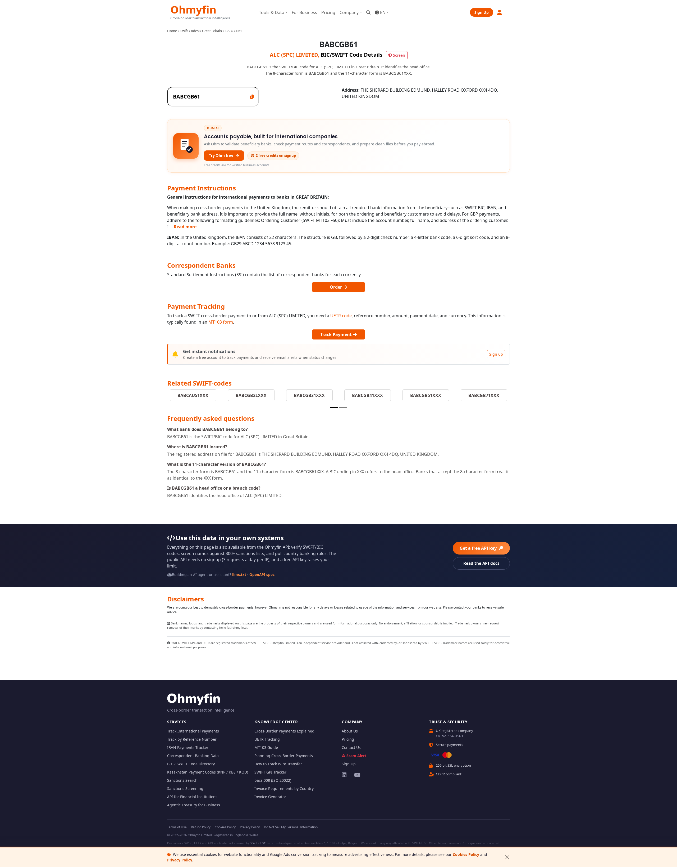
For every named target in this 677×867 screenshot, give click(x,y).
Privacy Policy (179, 859)
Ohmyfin (193, 9)
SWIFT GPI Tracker (270, 772)
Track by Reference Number (192, 739)
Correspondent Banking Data (193, 755)
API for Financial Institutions (192, 796)
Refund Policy (201, 827)
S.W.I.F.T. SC (258, 843)
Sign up (496, 354)
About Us (350, 731)
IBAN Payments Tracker (187, 747)
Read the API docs (481, 563)
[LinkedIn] (344, 775)
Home (172, 30)
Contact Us (351, 747)
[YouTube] (357, 775)
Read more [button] (185, 227)
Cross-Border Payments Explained (284, 731)
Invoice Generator (270, 796)
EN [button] (382, 12)
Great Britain (212, 30)
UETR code (341, 316)
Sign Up (481, 12)
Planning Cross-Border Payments (283, 755)
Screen (399, 55)
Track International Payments (193, 731)
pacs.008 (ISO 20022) (272, 780)
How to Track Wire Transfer (278, 763)
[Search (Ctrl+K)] (368, 12)
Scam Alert (356, 755)
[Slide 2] (343, 407)
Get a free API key (479, 548)
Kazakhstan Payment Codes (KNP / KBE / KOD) (207, 772)
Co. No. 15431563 (449, 736)
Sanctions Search (182, 780)
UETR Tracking (267, 739)
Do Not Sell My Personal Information (291, 827)
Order (336, 287)
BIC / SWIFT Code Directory (191, 763)
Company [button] (349, 12)
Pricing (328, 12)
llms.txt (239, 574)
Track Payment (336, 334)
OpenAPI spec (262, 574)
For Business (304, 12)
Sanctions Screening (185, 788)
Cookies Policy (466, 854)
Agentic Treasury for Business (193, 804)
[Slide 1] (334, 407)
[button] (499, 12)
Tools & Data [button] (271, 12)
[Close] (507, 857)
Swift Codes (189, 30)
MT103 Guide (266, 747)
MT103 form (220, 322)
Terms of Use (177, 827)
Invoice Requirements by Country (284, 788)
